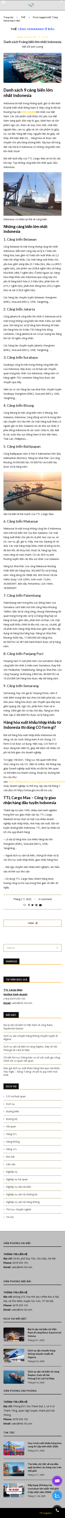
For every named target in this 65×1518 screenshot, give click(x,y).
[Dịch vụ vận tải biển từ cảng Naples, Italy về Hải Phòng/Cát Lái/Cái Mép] (13, 1377)
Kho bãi (10, 1156)
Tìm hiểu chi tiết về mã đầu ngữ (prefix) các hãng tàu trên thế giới (45, 1467)
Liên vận (10, 1164)
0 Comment (45, 899)
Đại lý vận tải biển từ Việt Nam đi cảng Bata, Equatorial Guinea (44, 1332)
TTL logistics (46, 1513)
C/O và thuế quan (16, 1096)
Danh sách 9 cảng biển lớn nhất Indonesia (32, 42)
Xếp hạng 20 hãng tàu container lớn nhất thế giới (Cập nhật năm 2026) (43, 1488)
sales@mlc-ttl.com (22, 1003)
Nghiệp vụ (12, 1171)
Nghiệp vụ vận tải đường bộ (21, 1194)
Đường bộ (11, 1119)
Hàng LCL (11, 1149)
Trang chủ (8, 17)
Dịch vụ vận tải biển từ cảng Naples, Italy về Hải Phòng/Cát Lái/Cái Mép (43, 1375)
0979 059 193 (20, 1262)
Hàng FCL (11, 1134)
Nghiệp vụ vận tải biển (27, 37)
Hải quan (11, 1126)
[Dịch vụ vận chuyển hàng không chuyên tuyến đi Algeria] (13, 1356)
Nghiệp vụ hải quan (17, 1179)
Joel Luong (37, 46)
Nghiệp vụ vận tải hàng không (23, 1202)
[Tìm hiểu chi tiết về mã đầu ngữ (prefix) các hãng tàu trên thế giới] (13, 1469)
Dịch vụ (10, 1104)
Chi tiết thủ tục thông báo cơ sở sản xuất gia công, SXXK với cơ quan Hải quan (31, 1059)
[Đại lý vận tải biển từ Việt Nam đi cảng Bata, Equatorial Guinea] (13, 1334)
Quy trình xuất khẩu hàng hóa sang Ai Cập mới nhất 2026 (45, 1445)
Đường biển (12, 1111)
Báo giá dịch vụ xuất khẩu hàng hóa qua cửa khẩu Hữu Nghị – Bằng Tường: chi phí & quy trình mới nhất (31, 1072)
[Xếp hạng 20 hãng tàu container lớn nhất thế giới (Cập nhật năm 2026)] (13, 1490)
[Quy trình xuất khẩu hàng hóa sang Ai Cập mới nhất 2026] (13, 1448)
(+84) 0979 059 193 (14, 998)
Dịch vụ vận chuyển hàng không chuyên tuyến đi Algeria (41, 1354)
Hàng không (13, 1141)
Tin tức (45, 37)
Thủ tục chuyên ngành (18, 1209)
